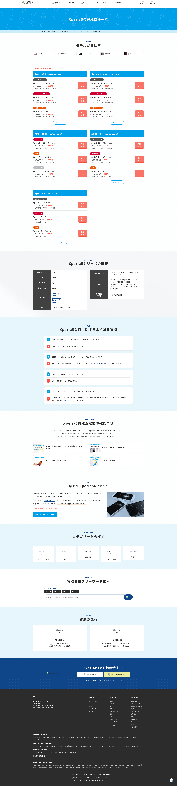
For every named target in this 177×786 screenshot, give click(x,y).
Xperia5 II (56, 295)
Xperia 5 (55, 293)
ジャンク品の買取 (98, 364)
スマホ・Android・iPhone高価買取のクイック (46, 32)
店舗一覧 (70, 3)
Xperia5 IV (56, 300)
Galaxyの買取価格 (40, 750)
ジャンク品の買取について (44, 514)
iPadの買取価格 (39, 756)
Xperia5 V (56, 302)
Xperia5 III (56, 298)
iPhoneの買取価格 (40, 734)
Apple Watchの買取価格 (42, 762)
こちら (63, 400)
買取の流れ (85, 3)
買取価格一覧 (64, 32)
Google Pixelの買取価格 (42, 743)
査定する (82, 85)
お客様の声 (117, 3)
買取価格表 (56, 3)
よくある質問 (101, 3)
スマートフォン (74, 32)
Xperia (83, 32)
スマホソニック (49, 501)
